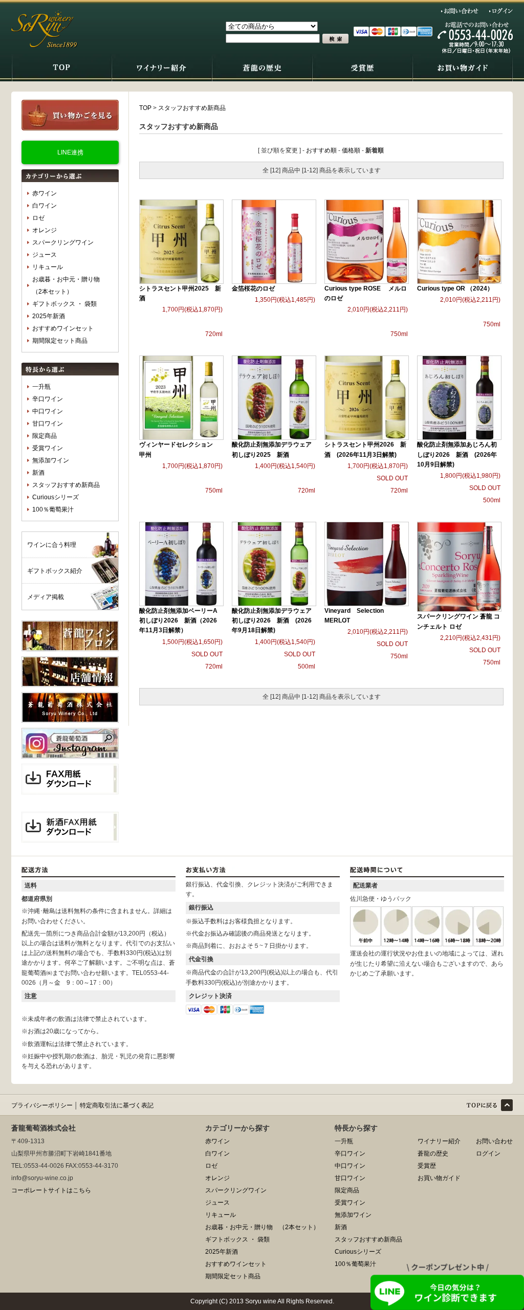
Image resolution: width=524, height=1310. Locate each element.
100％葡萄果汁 (53, 509)
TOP (145, 108)
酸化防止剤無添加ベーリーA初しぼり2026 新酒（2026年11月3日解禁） (178, 620)
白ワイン (44, 205)
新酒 (38, 472)
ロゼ (38, 217)
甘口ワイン (47, 423)
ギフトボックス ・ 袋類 (64, 303)
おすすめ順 (321, 150)
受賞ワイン (47, 448)
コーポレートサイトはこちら (51, 1190)
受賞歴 (427, 1165)
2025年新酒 (48, 316)
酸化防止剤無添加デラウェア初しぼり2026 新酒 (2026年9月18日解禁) (272, 620)
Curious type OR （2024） (455, 288)
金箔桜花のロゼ (253, 288)
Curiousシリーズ (55, 497)
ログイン (501, 11)
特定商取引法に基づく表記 (117, 1105)
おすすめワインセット (63, 328)
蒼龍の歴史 (433, 1153)
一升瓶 (41, 386)
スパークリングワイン (63, 242)
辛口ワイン (47, 399)
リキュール (47, 267)
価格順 (351, 150)
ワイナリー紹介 (439, 1141)
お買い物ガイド (439, 1178)
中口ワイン (47, 411)
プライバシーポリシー (42, 1105)
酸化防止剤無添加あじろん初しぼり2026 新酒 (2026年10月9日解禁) (457, 454)
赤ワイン (44, 193)
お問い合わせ (460, 11)
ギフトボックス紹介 (54, 570)
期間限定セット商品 (60, 340)
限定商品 (44, 435)
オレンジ (44, 230)
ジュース (44, 254)
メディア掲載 (45, 597)
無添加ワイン (50, 460)
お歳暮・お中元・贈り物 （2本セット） (69, 285)
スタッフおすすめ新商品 (66, 485)
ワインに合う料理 (51, 544)
